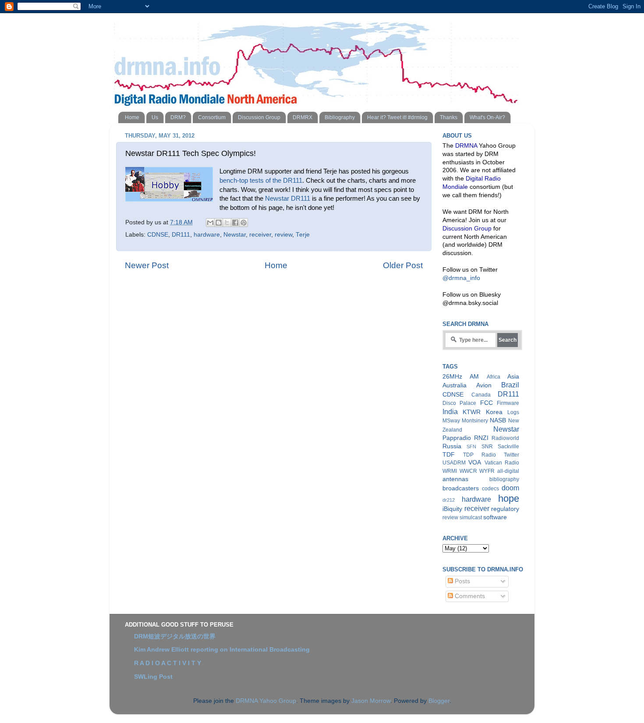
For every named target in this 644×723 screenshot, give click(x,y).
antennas (455, 479)
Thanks (448, 117)
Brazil (510, 385)
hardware (207, 234)
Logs (513, 412)
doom (510, 488)
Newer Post (147, 265)
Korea (494, 412)
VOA (474, 462)
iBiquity (452, 509)
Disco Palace (459, 403)
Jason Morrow (370, 701)
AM (474, 376)
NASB (498, 420)
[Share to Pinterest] (243, 222)
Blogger (438, 701)
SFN (471, 446)
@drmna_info (461, 278)
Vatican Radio (502, 463)
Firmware (508, 403)
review (283, 234)
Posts (461, 581)
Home (132, 117)
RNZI (481, 438)
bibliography (504, 479)
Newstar (234, 234)
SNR (487, 446)
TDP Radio (479, 455)
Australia (454, 385)
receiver (260, 234)
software (495, 517)
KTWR (472, 412)
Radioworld (505, 438)
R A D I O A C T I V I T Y (167, 663)
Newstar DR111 (287, 198)
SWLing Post (153, 676)
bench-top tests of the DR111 (260, 180)
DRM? (178, 117)
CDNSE (157, 234)
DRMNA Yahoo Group (266, 701)
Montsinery (475, 421)
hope (508, 498)
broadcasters (460, 488)
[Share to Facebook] (235, 222)
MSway (451, 421)
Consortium (212, 117)
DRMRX (302, 117)
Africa (493, 377)
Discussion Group (259, 117)
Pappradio (456, 438)
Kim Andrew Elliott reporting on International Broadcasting (222, 649)
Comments (469, 596)
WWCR (468, 471)
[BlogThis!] (218, 222)
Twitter (511, 455)
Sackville (508, 446)
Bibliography (340, 117)
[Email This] (210, 222)
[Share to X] (227, 222)
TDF (448, 454)
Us (155, 117)
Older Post (403, 265)
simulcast (471, 517)
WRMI (449, 471)
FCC (486, 403)
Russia (451, 446)
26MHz (452, 376)
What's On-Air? (487, 117)
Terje (303, 234)
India (450, 411)
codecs (490, 489)
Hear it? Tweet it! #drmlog (397, 117)
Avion (484, 385)
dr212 (448, 500)
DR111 (181, 234)
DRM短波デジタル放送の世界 (175, 636)
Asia (513, 376)
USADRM (454, 463)
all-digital (508, 471)
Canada (481, 395)
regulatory (505, 509)
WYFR (487, 471)
